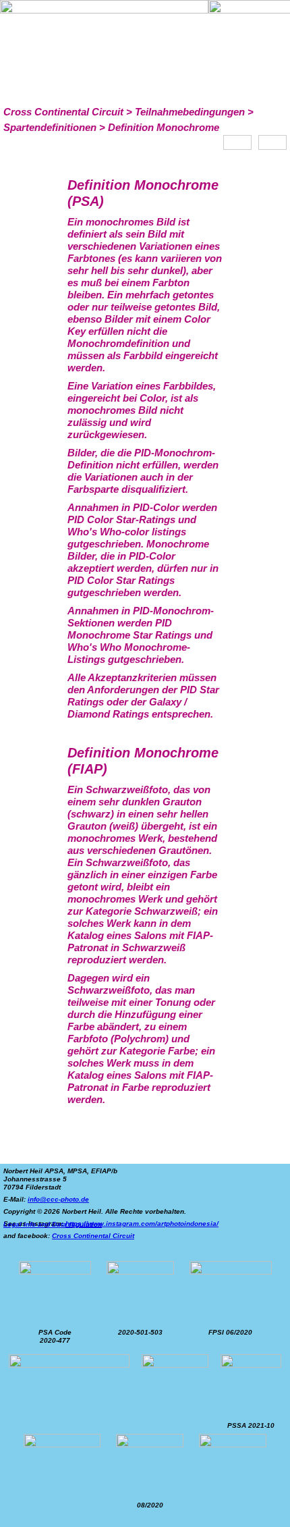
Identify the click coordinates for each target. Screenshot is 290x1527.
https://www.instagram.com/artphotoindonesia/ (142, 1223)
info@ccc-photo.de (58, 1199)
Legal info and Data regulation (52, 1224)
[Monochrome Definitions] (237, 142)
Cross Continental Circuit (93, 1235)
